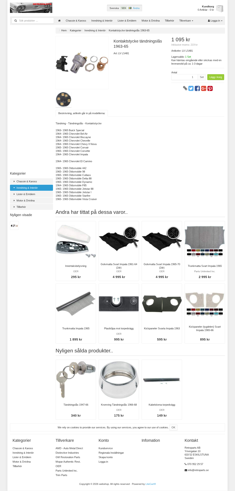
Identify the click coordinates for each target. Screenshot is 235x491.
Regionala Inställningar (111, 452)
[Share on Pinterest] (210, 88)
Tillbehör (169, 20)
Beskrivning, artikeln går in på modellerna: (81, 113)
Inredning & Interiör (102, 20)
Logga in (215, 20)
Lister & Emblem (127, 20)
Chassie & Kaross (76, 20)
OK (173, 427)
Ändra (136, 8)
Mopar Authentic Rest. (68, 461)
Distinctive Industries (67, 452)
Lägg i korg (216, 77)
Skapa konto (106, 457)
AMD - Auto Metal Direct (69, 448)
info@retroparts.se (198, 470)
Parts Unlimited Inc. (67, 470)
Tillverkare (185, 20)
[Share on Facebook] (197, 88)
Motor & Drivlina (151, 20)
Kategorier (75, 30)
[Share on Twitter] (191, 88)
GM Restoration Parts (68, 457)
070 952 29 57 (195, 464)
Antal (174, 72)
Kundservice (106, 448)
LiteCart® (151, 484)
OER (58, 466)
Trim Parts (61, 475)
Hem (64, 30)
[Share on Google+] (203, 88)
